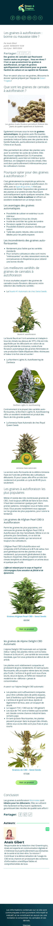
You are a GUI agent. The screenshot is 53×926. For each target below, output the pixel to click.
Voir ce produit (26, 629)
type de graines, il (24, 186)
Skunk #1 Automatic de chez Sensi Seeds (28, 291)
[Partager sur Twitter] (24, 52)
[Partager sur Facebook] (19, 52)
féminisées (35, 800)
